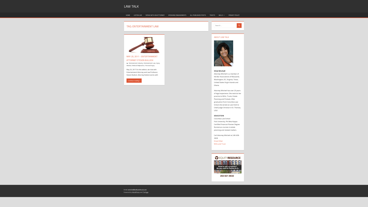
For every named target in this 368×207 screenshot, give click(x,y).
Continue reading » (134, 81)
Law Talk (131, 6)
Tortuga (145, 192)
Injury (158, 63)
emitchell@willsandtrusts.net (137, 190)
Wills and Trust (220, 144)
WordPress (136, 192)
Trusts (212, 15)
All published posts (198, 15)
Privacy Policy (234, 15)
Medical (129, 65)
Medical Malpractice (138, 65)
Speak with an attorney (155, 15)
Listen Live (138, 15)
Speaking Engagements (177, 15)
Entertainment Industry (136, 63)
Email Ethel (218, 141)
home (128, 15)
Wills (221, 15)
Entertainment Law (149, 63)
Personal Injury (149, 65)
